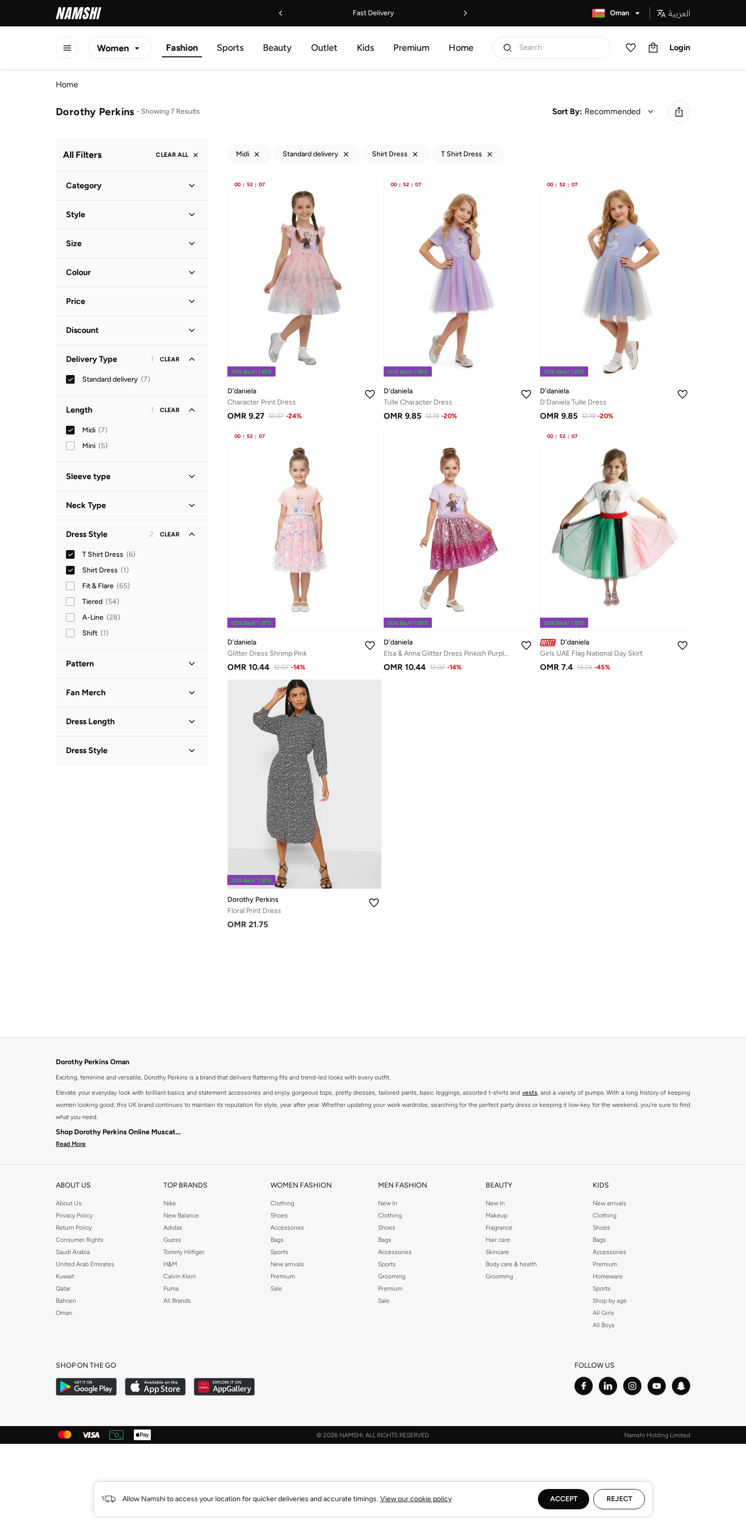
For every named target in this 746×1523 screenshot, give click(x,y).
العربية (679, 13)
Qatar (63, 1288)
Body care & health (511, 1264)
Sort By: (567, 111)
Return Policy (74, 1227)
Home (461, 47)
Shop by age (610, 1300)
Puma (171, 1288)
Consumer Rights (80, 1239)
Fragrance (499, 1227)
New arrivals (287, 1264)
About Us (69, 1203)
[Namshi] (78, 13)
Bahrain (66, 1300)
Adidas (172, 1227)
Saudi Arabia (73, 1252)
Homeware (608, 1276)
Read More (71, 1143)
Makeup (496, 1215)
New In (387, 1203)
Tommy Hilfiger (184, 1252)
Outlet (324, 47)
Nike (169, 1203)
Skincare (497, 1252)
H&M (170, 1264)
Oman (64, 1312)
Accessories (287, 1227)
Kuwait (65, 1276)
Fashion (182, 47)
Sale (276, 1288)
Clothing (282, 1203)
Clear (170, 359)
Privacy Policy (74, 1215)
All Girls (603, 1312)
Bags (277, 1239)
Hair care (498, 1239)
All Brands (177, 1300)
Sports (230, 47)
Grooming (391, 1276)
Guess (172, 1239)
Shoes (279, 1215)
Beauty (277, 47)
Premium (411, 47)
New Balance (181, 1215)
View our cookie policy (416, 1499)
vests (529, 1092)
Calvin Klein (179, 1276)
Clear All (172, 155)
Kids (365, 47)
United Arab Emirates (85, 1264)
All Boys (604, 1325)
